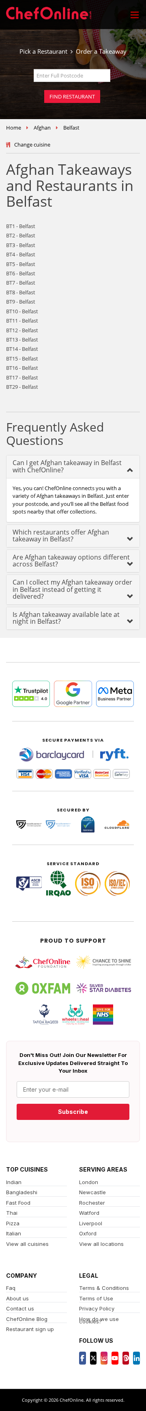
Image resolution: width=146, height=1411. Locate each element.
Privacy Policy (96, 1308)
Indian (13, 1182)
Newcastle (92, 1192)
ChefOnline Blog (26, 1319)
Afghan (42, 127)
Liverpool (90, 1223)
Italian (13, 1233)
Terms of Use (96, 1298)
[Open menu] (135, 14)
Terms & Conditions (104, 1288)
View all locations (101, 1244)
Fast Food (18, 1202)
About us (17, 1298)
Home (13, 127)
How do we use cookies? (99, 1320)
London (88, 1182)
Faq (10, 1288)
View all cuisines (27, 1244)
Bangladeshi (21, 1192)
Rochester (92, 1202)
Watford (89, 1213)
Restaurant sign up (30, 1329)
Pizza (12, 1223)
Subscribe (73, 1111)
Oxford (88, 1233)
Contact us (20, 1308)
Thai (11, 1213)
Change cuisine (32, 144)
